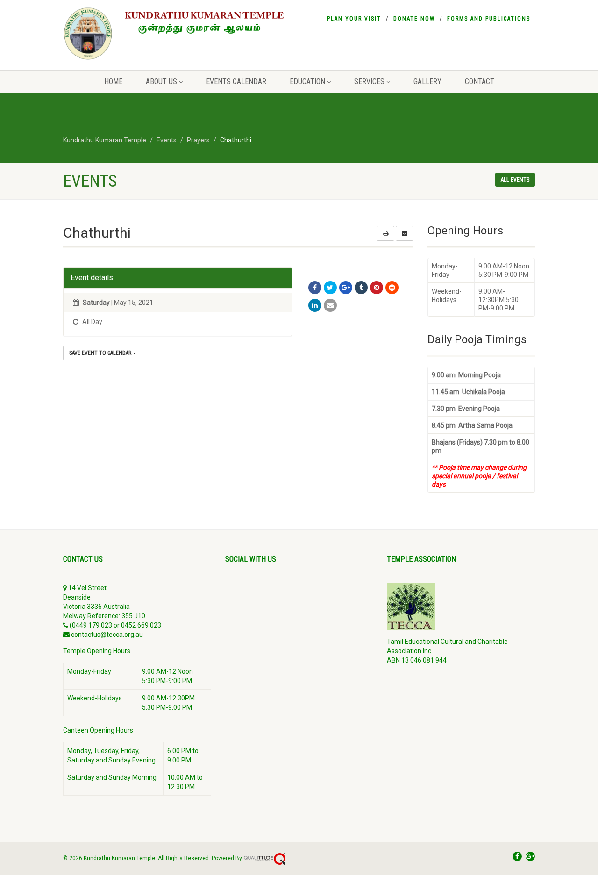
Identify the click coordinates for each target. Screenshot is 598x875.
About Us (161, 81)
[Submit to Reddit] (392, 287)
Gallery (427, 81)
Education (307, 81)
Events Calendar (236, 81)
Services (369, 81)
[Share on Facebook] (314, 287)
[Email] (330, 305)
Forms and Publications (488, 18)
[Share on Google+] (345, 287)
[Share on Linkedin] (314, 305)
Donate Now (414, 18)
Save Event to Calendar (101, 353)
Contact (479, 81)
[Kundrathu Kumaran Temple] (180, 34)
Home (113, 81)
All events (515, 179)
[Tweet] (330, 287)
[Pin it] (376, 287)
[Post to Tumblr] (361, 287)
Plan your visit (354, 18)
